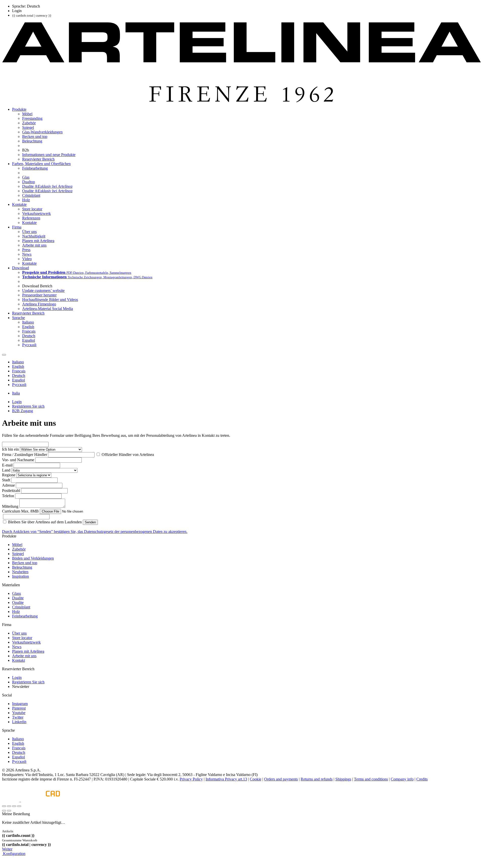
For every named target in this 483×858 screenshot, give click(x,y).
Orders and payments (281, 779)
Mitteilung (10, 506)
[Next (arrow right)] (9, 810)
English (18, 743)
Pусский (19, 761)
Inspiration (20, 576)
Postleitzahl (11, 490)
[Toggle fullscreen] (14, 806)
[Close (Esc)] (4, 806)
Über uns (19, 633)
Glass (16, 593)
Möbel (17, 544)
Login (17, 677)
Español (18, 757)
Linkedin (19, 722)
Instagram (20, 703)
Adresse (8, 485)
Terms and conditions (371, 779)
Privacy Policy (191, 779)
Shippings (343, 779)
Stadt (6, 480)
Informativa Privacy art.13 (226, 779)
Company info (402, 779)
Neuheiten (20, 572)
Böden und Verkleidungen (33, 558)
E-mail (7, 465)
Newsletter (20, 686)
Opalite (18, 602)
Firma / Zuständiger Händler (24, 454)
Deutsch (18, 752)
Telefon (8, 496)
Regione (8, 475)
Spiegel (18, 554)
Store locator (22, 638)
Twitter (17, 717)
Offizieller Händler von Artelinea (127, 454)
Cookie (255, 779)
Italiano (18, 739)
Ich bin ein (10, 449)
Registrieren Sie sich (28, 682)
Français (18, 748)
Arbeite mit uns (24, 656)
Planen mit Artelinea (28, 651)
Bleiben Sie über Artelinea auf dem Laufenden (44, 522)
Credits (422, 779)
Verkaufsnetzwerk (26, 642)
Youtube (18, 713)
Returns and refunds (317, 779)
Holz (16, 611)
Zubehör (19, 549)
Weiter (7, 849)
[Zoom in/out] (19, 806)
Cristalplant (21, 607)
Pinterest (19, 708)
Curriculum (20, 511)
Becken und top (24, 563)
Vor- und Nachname (18, 460)
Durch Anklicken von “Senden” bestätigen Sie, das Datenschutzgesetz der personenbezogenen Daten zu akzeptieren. (94, 531)
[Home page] (241, 101)
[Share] (9, 806)
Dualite (18, 598)
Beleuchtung (22, 567)
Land (6, 470)
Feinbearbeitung (25, 616)
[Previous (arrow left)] (4, 810)
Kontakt (18, 660)
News (16, 647)
